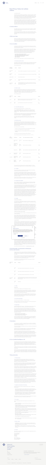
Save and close (23, 237)
